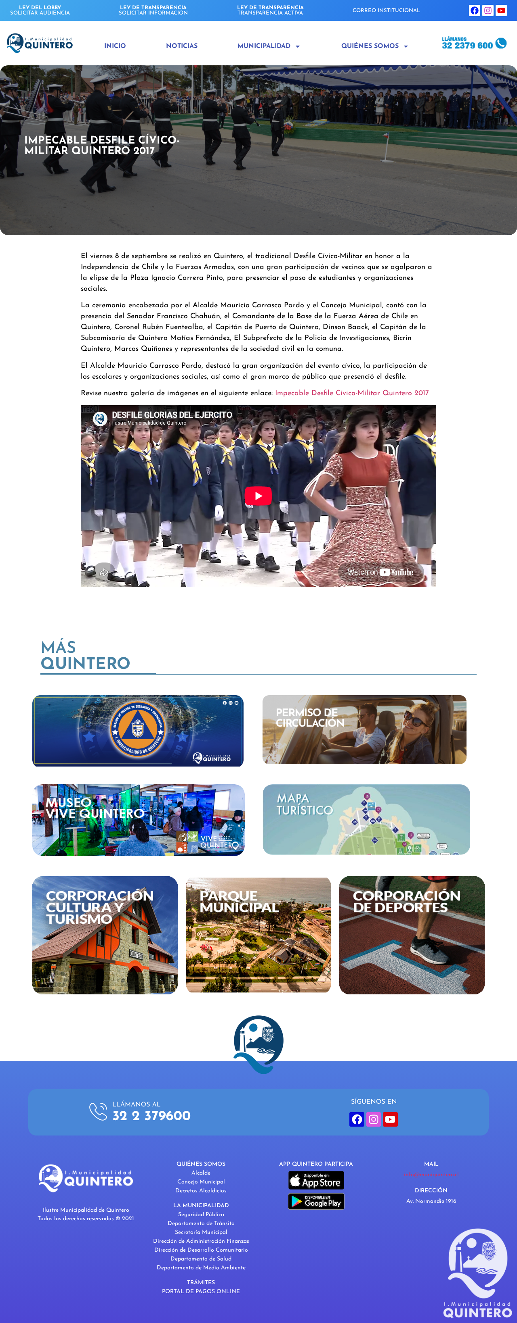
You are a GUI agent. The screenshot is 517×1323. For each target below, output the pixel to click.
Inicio (115, 46)
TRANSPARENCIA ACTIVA (270, 10)
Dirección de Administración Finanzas (201, 1241)
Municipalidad (263, 46)
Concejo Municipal (201, 1182)
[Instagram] (488, 10)
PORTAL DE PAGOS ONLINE (201, 1292)
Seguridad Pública (201, 1215)
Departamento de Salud (200, 1259)
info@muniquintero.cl (431, 1175)
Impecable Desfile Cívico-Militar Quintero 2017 (352, 393)
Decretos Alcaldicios (201, 1191)
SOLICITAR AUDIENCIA (40, 10)
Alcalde (200, 1173)
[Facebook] (474, 10)
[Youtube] (501, 10)
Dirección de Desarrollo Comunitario (201, 1250)
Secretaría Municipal (201, 1232)
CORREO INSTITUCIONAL (386, 10)
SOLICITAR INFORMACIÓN (153, 10)
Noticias (182, 46)
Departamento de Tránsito (201, 1224)
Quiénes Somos (370, 46)
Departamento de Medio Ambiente (201, 1268)
